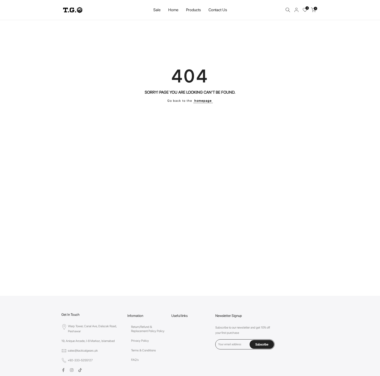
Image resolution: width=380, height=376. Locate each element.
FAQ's (135, 359)
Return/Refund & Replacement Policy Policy (147, 329)
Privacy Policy (140, 340)
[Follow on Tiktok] (80, 370)
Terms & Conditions (143, 350)
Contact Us (217, 9)
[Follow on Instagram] (72, 370)
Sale (157, 9)
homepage (203, 100)
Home (173, 9)
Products (193, 9)
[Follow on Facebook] (63, 370)
